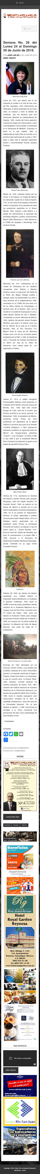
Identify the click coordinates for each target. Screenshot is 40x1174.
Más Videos (11, 1070)
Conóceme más (12, 817)
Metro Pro (18, 1168)
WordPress (17, 1170)
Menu (21, 3)
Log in (24, 1170)
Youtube (15, 825)
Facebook (7, 825)
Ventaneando (20, 15)
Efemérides (23, 748)
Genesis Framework (29, 1168)
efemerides (19, 750)
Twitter (24, 825)
